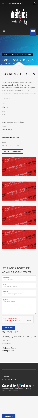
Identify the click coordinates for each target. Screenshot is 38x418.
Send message (8, 327)
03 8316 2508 (18, 3)
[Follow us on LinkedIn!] (14, 379)
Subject (5, 292)
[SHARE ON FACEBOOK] (6, 145)
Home (5, 54)
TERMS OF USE (25, 374)
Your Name (6, 277)
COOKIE (4, 374)
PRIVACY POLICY (13, 374)
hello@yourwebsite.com (10, 348)
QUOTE (33, 32)
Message (5, 299)
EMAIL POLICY (8, 376)
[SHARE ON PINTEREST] (14, 145)
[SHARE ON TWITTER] (3, 145)
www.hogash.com (8, 351)
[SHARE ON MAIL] (18, 145)
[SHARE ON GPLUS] (10, 145)
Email (4, 284)
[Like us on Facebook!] (11, 379)
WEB (17, 137)
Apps (12, 54)
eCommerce (10, 137)
